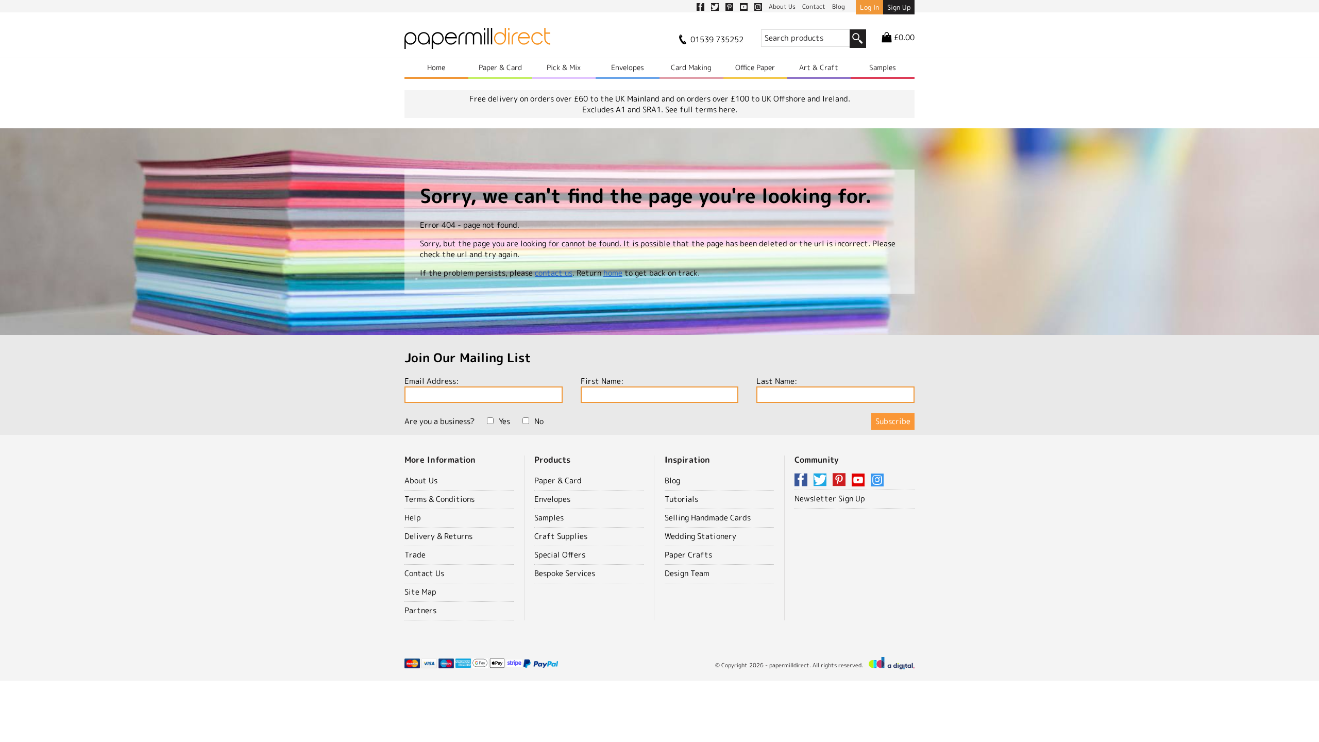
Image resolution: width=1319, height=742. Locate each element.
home (612, 272)
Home (436, 67)
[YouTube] (860, 480)
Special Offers (559, 554)
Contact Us (424, 573)
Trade (415, 554)
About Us (420, 480)
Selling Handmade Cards (708, 517)
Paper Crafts (688, 554)
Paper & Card (500, 67)
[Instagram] (877, 480)
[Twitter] (822, 480)
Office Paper (755, 67)
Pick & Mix (564, 67)
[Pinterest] (841, 480)
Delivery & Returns (438, 536)
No (539, 421)
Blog (672, 480)
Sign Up (898, 7)
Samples (882, 67)
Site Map (420, 591)
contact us (553, 272)
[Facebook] (802, 480)
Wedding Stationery (700, 536)
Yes (504, 421)
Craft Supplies (560, 536)
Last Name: (776, 381)
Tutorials (681, 499)
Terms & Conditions (439, 499)
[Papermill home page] (477, 41)
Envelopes (627, 67)
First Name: (602, 381)
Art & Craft (818, 67)
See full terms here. (701, 109)
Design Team (687, 573)
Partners (420, 610)
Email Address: (431, 381)
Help (412, 517)
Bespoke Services (564, 573)
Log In (869, 7)
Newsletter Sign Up (829, 498)
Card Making (691, 67)
